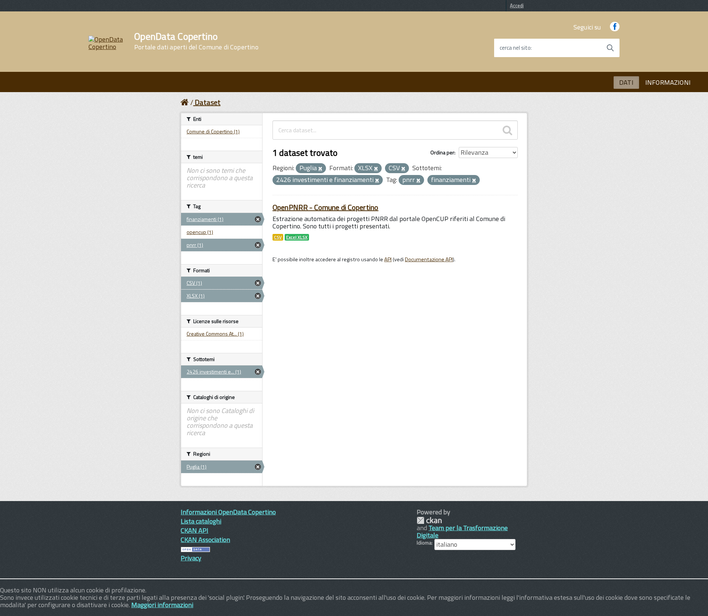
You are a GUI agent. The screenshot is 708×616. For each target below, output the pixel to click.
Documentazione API (429, 259)
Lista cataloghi (201, 521)
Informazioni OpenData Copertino (228, 512)
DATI (626, 82)
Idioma (424, 542)
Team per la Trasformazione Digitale (462, 531)
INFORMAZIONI (668, 82)
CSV (278, 237)
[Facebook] (615, 27)
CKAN (429, 520)
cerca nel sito (515, 48)
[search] (507, 130)
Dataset (208, 102)
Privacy (191, 558)
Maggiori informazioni (162, 605)
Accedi (517, 5)
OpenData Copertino (196, 41)
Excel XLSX (297, 237)
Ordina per (442, 152)
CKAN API (194, 530)
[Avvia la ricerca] (610, 48)
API (388, 259)
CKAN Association (205, 540)
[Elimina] (320, 169)
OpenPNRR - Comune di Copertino (325, 207)
